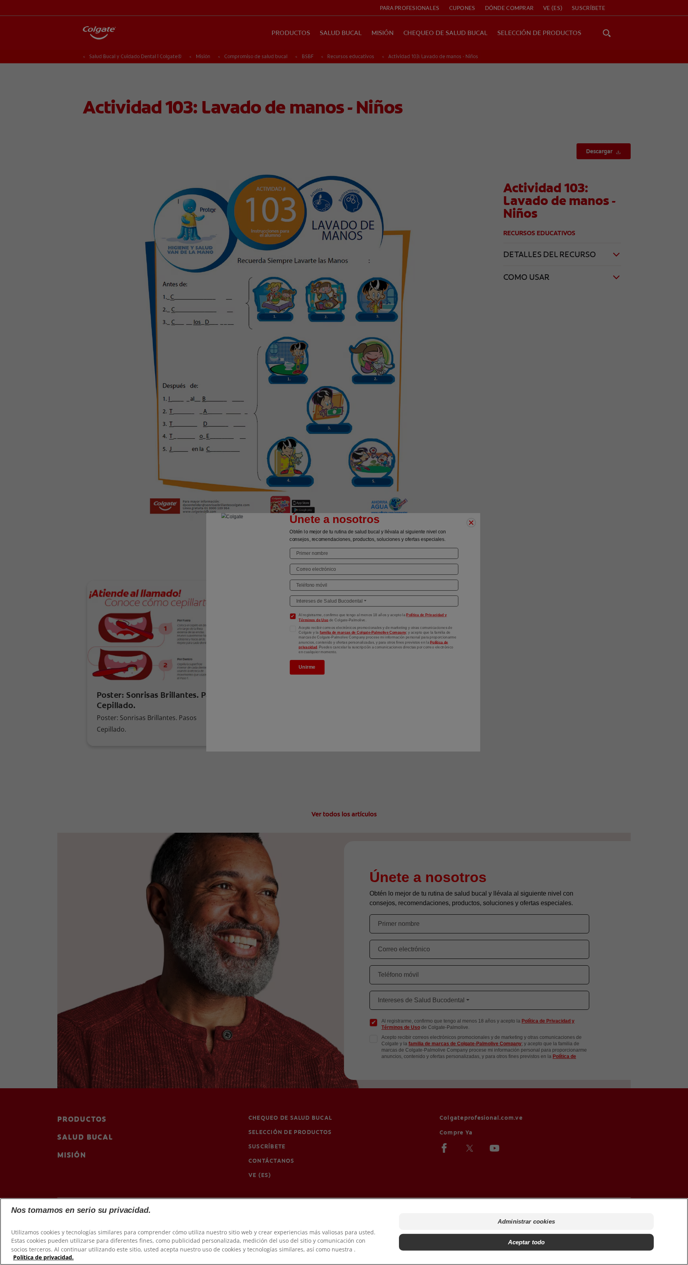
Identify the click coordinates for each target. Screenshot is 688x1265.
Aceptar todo (526, 1242)
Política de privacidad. (43, 1257)
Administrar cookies (526, 1221)
